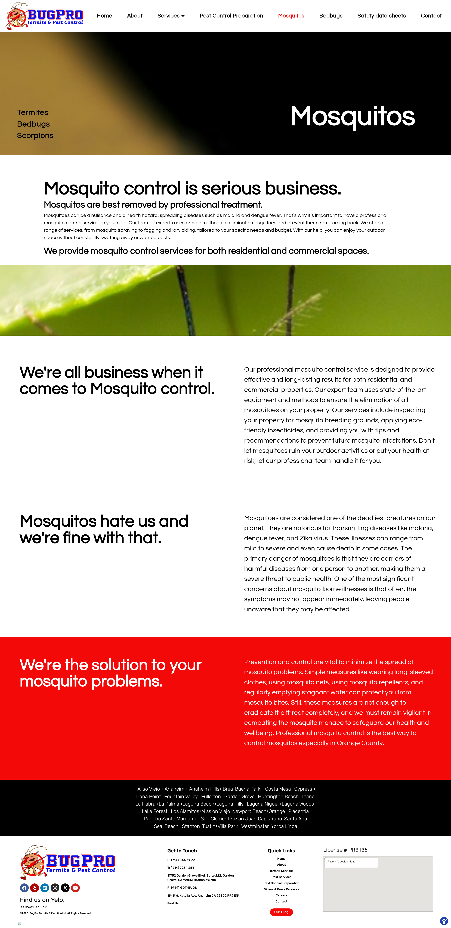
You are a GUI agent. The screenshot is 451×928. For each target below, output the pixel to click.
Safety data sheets (382, 16)
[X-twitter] (65, 887)
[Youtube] (75, 887)
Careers (281, 895)
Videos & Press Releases (281, 889)
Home (104, 16)
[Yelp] (34, 887)
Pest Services (281, 877)
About (135, 16)
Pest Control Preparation (231, 16)
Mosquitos (291, 16)
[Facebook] (24, 887)
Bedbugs (330, 16)
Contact (431, 16)
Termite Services (282, 870)
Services (169, 16)
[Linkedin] (44, 887)
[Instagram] (55, 887)
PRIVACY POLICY (34, 907)
